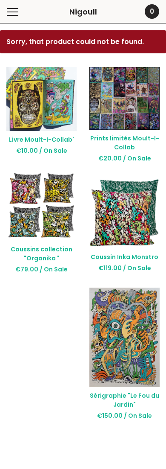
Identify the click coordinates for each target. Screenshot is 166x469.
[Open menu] (14, 11)
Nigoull (83, 11)
